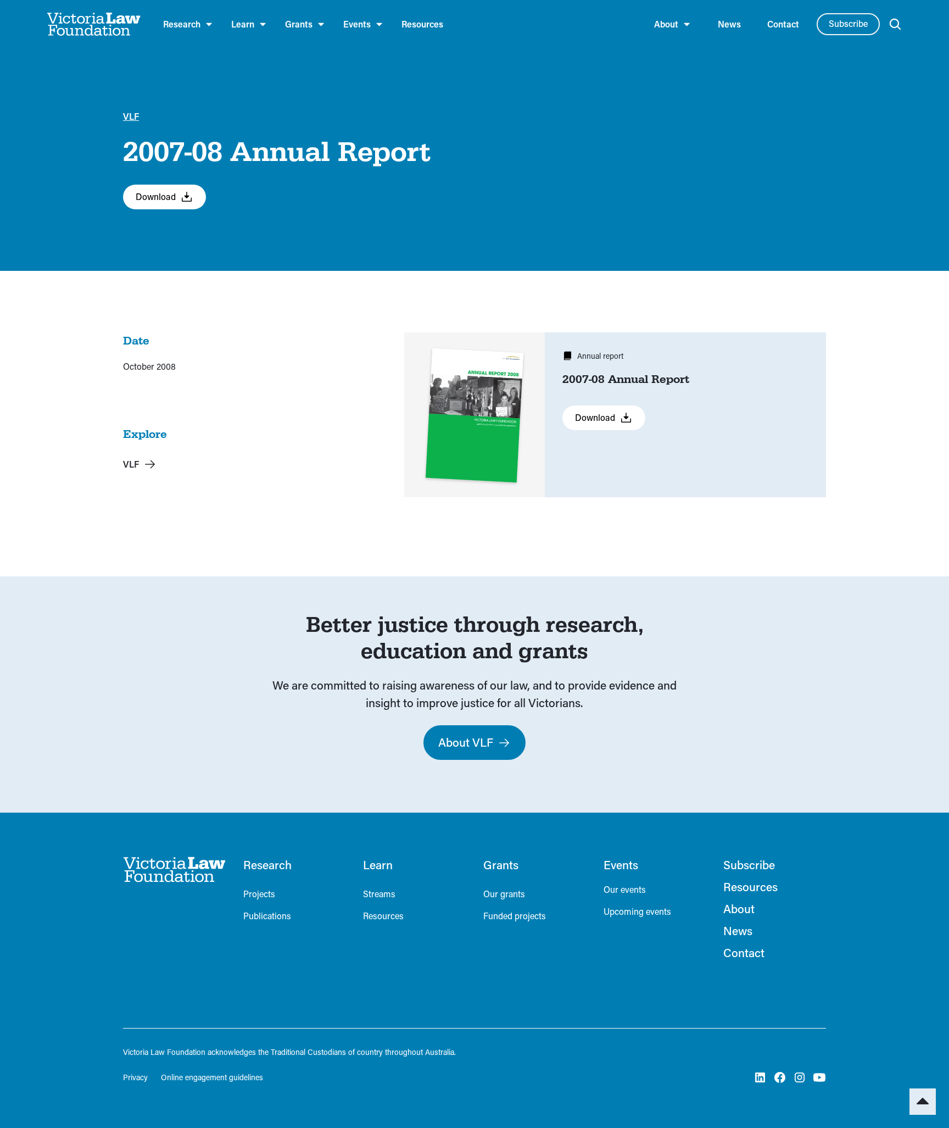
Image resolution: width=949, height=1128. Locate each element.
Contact (783, 24)
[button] (188, 24)
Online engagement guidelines (212, 1077)
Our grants (504, 893)
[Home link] (174, 869)
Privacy (135, 1077)
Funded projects (514, 915)
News (729, 24)
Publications (267, 915)
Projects (259, 893)
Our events (625, 889)
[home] (94, 24)
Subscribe (848, 23)
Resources (422, 24)
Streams (379, 893)
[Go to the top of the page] (922, 1101)
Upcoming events (637, 911)
